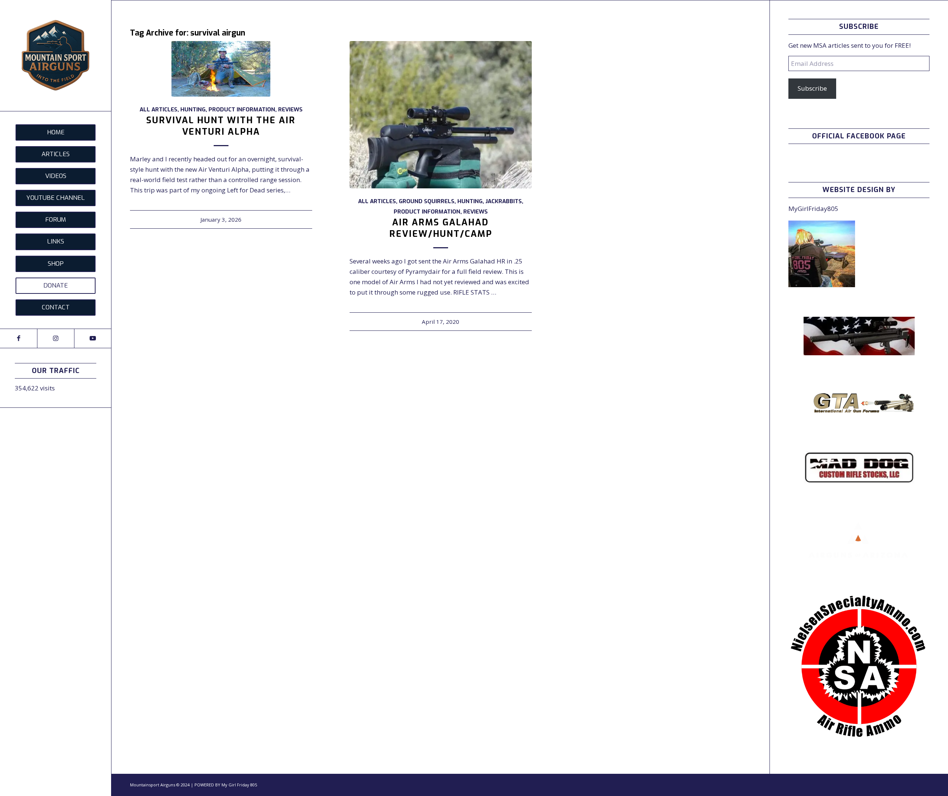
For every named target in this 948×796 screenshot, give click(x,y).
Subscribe (812, 88)
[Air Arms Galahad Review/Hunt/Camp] (441, 114)
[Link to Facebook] (18, 338)
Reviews (290, 109)
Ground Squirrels (426, 201)
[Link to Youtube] (92, 338)
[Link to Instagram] (55, 338)
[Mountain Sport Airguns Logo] (55, 55)
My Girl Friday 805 (239, 784)
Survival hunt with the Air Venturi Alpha (221, 126)
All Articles (158, 109)
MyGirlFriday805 (813, 208)
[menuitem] (55, 132)
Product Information (241, 109)
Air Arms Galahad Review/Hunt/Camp (440, 228)
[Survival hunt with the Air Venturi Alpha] (221, 69)
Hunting (193, 109)
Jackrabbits (503, 201)
